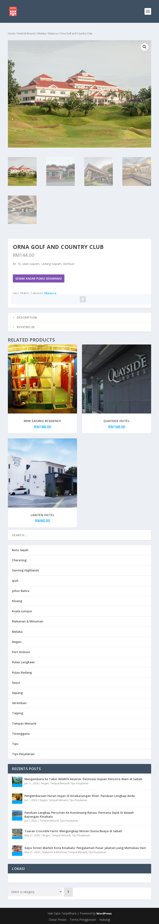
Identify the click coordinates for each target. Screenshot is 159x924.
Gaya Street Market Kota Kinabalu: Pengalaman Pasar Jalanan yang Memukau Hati (85, 848)
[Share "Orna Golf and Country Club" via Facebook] (83, 299)
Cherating (19, 560)
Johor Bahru (20, 591)
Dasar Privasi (57, 920)
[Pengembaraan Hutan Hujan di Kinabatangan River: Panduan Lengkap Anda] (17, 798)
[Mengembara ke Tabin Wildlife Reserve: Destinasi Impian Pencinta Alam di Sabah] (17, 782)
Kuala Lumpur (22, 611)
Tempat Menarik (24, 723)
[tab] (79, 317)
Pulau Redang (22, 672)
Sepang (17, 693)
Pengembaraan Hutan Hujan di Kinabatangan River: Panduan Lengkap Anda (79, 796)
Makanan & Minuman (27, 621)
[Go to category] (68, 892)
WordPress (104, 913)
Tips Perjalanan (23, 754)
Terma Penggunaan (83, 920)
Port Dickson (21, 652)
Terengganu (21, 734)
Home (11, 33)
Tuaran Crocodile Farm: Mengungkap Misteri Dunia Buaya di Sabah (73, 831)
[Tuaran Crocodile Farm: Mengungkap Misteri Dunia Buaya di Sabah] (17, 834)
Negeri (17, 642)
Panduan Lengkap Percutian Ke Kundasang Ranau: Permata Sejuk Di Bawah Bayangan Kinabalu (79, 814)
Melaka (42, 33)
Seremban (19, 703)
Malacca (53, 33)
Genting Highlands (25, 570)
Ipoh (15, 581)
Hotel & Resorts (26, 33)
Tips (15, 744)
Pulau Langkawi (23, 662)
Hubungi (104, 920)
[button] (144, 47)
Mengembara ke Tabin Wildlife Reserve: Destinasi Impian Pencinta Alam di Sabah (83, 779)
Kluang (17, 601)
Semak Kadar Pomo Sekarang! (38, 278)
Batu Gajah (20, 550)
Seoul (16, 683)
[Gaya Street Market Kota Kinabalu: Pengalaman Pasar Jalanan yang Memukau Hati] (17, 850)
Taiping (17, 713)
